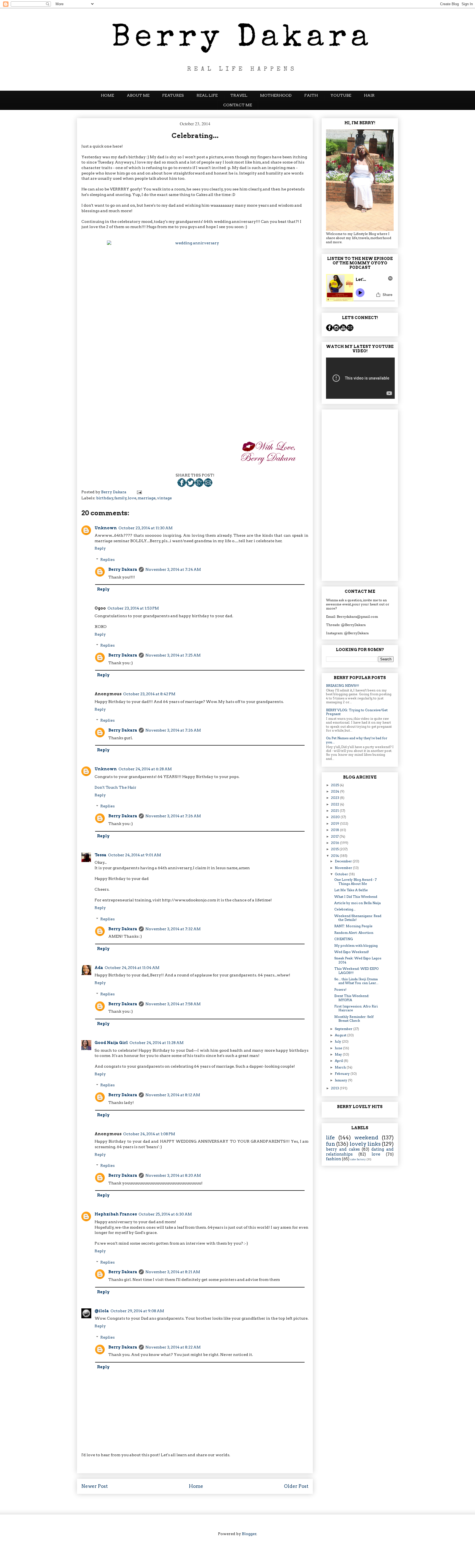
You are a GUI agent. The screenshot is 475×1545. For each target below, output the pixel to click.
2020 (336, 817)
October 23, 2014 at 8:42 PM (149, 694)
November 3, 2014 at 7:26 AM (173, 730)
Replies (107, 559)
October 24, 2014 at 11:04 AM (132, 967)
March (341, 1067)
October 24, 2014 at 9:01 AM (134, 855)
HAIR (369, 95)
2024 (335, 791)
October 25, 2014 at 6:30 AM (165, 1214)
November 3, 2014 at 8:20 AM (173, 1175)
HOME (107, 95)
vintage (164, 498)
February (342, 1073)
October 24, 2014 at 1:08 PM (149, 1134)
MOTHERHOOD (276, 95)
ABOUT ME (138, 95)
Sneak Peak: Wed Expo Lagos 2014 (357, 960)
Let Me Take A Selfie (351, 890)
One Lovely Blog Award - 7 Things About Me (355, 881)
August (341, 1035)
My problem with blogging (356, 945)
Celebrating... (345, 909)
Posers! (340, 989)
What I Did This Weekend (355, 897)
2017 (335, 836)
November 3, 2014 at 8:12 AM (172, 1095)
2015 (335, 849)
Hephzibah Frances (116, 1214)
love (132, 498)
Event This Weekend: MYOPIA (351, 998)
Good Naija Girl (111, 1042)
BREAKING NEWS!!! (342, 685)
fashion (333, 1158)
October (342, 874)
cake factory (358, 1159)
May (339, 1054)
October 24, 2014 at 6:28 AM (145, 769)
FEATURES (173, 95)
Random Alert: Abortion (353, 933)
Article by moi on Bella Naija (357, 903)
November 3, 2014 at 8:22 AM (173, 1347)
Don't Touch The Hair (115, 787)
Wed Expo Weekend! (351, 952)
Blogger (249, 1534)
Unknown (106, 528)
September (344, 1029)
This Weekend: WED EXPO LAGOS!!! (356, 970)
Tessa (100, 855)
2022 (335, 804)
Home (196, 1486)
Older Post (296, 1486)
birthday (104, 498)
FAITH (311, 95)
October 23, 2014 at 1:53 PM (133, 608)
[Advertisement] (360, 494)
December (344, 861)
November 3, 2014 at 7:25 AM (173, 655)
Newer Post (94, 1486)
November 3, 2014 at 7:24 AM (173, 569)
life (330, 1137)
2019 (335, 823)
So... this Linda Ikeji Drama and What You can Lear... (356, 981)
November (344, 868)
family (120, 498)
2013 (335, 1088)
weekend (366, 1137)
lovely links (365, 1144)
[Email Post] (208, 485)
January (341, 1080)
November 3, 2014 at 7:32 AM (173, 929)
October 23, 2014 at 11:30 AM (145, 528)
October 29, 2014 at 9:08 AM (137, 1311)
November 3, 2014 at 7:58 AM (173, 1004)
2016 (335, 843)
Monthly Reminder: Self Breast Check (354, 1019)
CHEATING (343, 939)
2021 (335, 811)
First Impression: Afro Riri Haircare (356, 1008)
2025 (335, 785)
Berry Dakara (122, 569)
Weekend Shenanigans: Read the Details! (357, 918)
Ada (99, 967)
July (338, 1041)
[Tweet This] (190, 485)
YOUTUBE (340, 95)
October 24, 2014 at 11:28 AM (156, 1042)
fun (330, 1144)
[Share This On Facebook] (181, 485)
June (339, 1048)
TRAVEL (238, 95)
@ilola (102, 1311)
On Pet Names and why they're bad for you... (356, 740)
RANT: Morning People (353, 926)
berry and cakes (343, 1149)
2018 (335, 830)
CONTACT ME (237, 105)
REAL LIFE (207, 95)
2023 (335, 798)
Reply (100, 548)
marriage (147, 498)
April (339, 1061)
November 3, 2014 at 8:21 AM (172, 1272)
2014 (335, 856)
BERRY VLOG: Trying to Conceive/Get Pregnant (357, 712)
